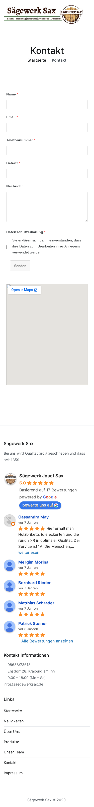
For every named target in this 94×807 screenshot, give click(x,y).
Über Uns (12, 731)
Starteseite (13, 711)
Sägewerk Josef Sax (41, 475)
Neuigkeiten (14, 721)
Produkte (11, 742)
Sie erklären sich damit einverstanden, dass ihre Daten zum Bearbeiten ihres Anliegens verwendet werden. (46, 246)
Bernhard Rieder (34, 582)
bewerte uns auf (37, 504)
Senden (20, 266)
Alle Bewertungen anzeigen (47, 640)
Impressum (13, 773)
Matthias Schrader (36, 602)
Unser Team (14, 752)
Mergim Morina (33, 562)
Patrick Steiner (32, 623)
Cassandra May (33, 516)
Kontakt (10, 762)
